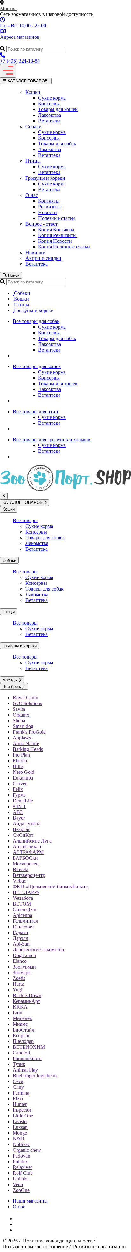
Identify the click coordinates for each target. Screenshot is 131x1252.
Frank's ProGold (29, 732)
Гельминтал (25, 921)
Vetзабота (23, 898)
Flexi (18, 1098)
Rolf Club (23, 1173)
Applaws (22, 737)
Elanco (20, 961)
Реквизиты (50, 206)
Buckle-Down (27, 995)
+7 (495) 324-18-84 (20, 61)
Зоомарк (22, 972)
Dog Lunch (24, 955)
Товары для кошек (58, 109)
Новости (47, 212)
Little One (23, 1115)
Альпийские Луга (32, 840)
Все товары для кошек (37, 366)
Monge (20, 1133)
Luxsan (20, 1127)
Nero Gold (23, 772)
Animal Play (25, 1070)
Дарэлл (20, 938)
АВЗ (18, 812)
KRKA (20, 1007)
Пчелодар (23, 1041)
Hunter (20, 1104)
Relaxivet (22, 1167)
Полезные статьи (56, 218)
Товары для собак (57, 143)
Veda (18, 1184)
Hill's (18, 766)
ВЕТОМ (22, 903)
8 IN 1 (19, 806)
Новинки (35, 252)
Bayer (19, 818)
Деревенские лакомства (38, 949)
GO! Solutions (27, 703)
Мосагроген (26, 863)
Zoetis (19, 978)
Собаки (33, 126)
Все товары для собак (36, 321)
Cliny (18, 1087)
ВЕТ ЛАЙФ (26, 892)
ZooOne (21, 1190)
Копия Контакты (56, 229)
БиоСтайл (23, 1029)
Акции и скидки (43, 258)
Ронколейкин (27, 1058)
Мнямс (20, 1024)
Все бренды (14, 686)
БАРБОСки (25, 858)
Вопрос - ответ (41, 224)
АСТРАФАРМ (28, 852)
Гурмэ (19, 795)
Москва (8, 8)
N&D (18, 1138)
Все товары (25, 520)
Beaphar (21, 829)
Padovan (21, 1155)
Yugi (17, 989)
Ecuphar (21, 1035)
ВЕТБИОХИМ (29, 1047)
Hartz (18, 984)
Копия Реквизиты (57, 235)
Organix (21, 714)
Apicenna (22, 915)
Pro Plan (21, 755)
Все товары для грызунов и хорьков (51, 439)
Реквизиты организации (99, 1246)
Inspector (22, 1110)
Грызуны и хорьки (45, 178)
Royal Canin (25, 697)
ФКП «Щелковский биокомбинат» (50, 886)
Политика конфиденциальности (58, 1240)
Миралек (22, 1018)
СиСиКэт (23, 835)
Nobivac (21, 1144)
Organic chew (27, 1150)
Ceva (18, 1081)
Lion (17, 1012)
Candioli (21, 1052)
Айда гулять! (27, 823)
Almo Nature (26, 743)
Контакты (48, 201)
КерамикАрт (26, 1001)
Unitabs (20, 1178)
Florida (20, 760)
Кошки (32, 92)
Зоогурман (24, 966)
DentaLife (23, 800)
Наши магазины (30, 1201)
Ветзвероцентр (29, 875)
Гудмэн (20, 932)
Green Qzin (24, 909)
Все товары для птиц (35, 411)
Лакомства (49, 115)
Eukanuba (23, 777)
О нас (31, 195)
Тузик (19, 1064)
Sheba (19, 720)
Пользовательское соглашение (35, 1246)
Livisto (20, 1121)
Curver (20, 783)
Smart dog (23, 726)
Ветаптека (49, 120)
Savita (19, 709)
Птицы (33, 161)
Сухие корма (52, 98)
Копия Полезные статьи (64, 246)
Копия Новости (55, 241)
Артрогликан (27, 846)
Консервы (49, 103)
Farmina (21, 1092)
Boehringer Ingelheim (35, 1075)
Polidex (20, 1161)
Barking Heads (28, 749)
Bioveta (20, 869)
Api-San (21, 944)
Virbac (19, 881)
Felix (18, 789)
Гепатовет (23, 926)
